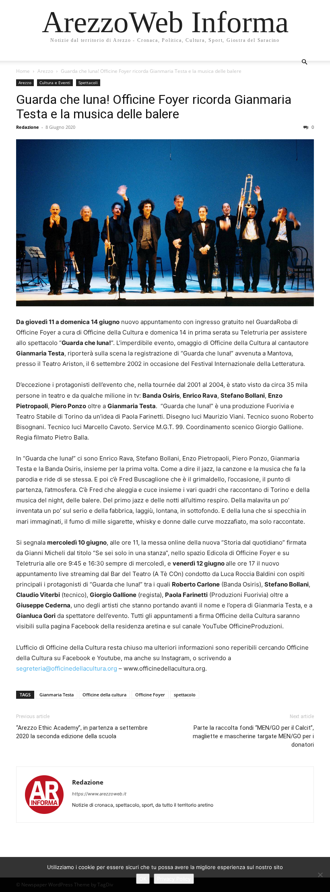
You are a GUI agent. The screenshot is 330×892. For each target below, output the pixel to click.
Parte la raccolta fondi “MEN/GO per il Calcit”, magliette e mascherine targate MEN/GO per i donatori (253, 736)
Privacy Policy (174, 878)
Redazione (27, 127)
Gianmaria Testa (56, 695)
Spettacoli (88, 82)
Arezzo (45, 71)
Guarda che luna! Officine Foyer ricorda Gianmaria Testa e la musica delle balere (153, 107)
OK (142, 878)
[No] (320, 875)
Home (23, 71)
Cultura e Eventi (54, 82)
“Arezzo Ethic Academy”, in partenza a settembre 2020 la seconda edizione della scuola (82, 732)
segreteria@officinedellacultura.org (66, 668)
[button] (304, 62)
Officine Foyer (150, 695)
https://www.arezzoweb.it (99, 794)
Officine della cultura (104, 695)
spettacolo (185, 695)
